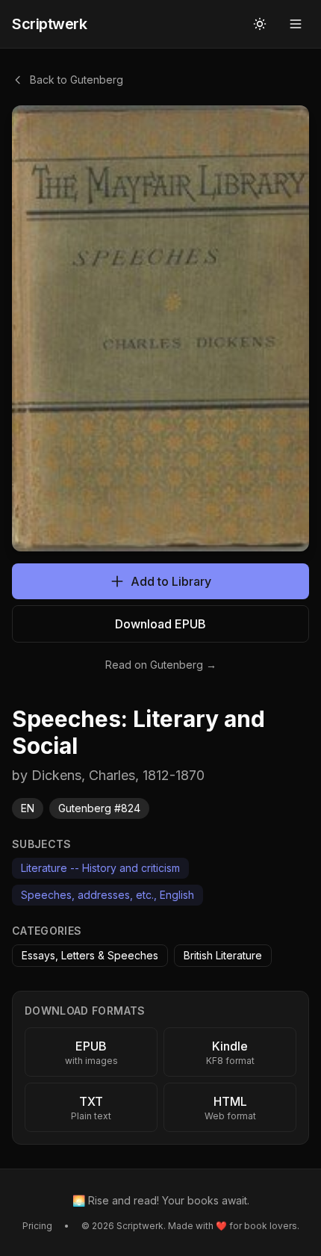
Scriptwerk (49, 24)
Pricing (37, 1225)
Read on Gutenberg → (160, 664)
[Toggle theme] (259, 23)
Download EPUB (160, 623)
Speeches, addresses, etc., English (107, 894)
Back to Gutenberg (76, 79)
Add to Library (171, 581)
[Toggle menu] (295, 23)
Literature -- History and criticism (100, 867)
